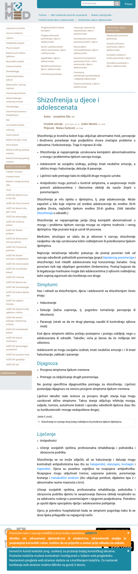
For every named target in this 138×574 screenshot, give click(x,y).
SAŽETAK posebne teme (17, 354)
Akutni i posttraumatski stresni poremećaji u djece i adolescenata (53, 50)
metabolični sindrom (65, 478)
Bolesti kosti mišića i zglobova (16, 55)
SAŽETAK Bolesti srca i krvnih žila (17, 197)
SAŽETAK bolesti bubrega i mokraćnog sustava (16, 321)
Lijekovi (9, 38)
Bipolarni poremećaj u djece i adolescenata (51, 67)
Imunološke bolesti (15, 125)
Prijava (128, 4)
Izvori (8, 190)
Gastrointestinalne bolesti (15, 78)
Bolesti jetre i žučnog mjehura (16, 86)
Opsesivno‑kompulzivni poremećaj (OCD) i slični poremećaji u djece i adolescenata (85, 63)
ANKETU (91, 533)
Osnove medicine (14, 33)
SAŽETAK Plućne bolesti (17, 203)
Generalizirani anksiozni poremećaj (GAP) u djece (85, 40)
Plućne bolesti (13, 48)
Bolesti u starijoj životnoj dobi (17, 183)
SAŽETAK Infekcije (15, 277)
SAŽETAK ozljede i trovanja (15, 302)
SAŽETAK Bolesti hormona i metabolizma (17, 257)
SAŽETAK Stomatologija (17, 287)
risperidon (43, 468)
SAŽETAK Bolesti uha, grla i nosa (16, 210)
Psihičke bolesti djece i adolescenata (56, 20)
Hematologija (12, 106)
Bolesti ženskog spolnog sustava (17, 160)
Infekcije (10, 130)
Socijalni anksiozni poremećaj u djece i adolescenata (116, 46)
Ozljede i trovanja (14, 171)
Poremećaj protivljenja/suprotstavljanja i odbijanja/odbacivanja (87, 75)
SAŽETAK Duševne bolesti (15, 223)
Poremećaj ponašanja (51, 74)
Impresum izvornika (15, 28)
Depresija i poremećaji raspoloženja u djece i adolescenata (84, 30)
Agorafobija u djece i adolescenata (50, 60)
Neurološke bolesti (15, 61)
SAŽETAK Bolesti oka (16, 282)
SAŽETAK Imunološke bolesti (16, 270)
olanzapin (113, 464)
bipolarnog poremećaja (118, 257)
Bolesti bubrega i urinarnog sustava (14, 100)
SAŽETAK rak (12, 364)
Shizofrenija (45, 213)
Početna (43, 15)
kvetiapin (128, 464)
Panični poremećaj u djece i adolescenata (87, 85)
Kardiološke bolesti (15, 43)
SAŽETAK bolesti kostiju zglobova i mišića (17, 311)
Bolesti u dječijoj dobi (101, 15)
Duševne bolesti (13, 66)
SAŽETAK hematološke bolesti (17, 331)
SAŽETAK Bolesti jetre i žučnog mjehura (17, 240)
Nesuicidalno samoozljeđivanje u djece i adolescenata (86, 50)
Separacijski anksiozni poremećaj (117, 37)
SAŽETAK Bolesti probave (14, 232)
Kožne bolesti (12, 135)
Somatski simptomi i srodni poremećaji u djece (119, 56)
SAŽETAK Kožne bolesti (17, 264)
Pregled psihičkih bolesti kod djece (52, 29)
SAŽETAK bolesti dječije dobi (17, 294)
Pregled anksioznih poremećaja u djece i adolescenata (51, 38)
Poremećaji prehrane (16, 93)
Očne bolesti (12, 145)
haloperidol (97, 464)
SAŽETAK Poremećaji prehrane (16, 249)
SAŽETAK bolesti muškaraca (14, 339)
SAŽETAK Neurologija (16, 216)
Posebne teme (13, 176)
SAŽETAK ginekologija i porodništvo (17, 348)
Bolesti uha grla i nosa (16, 140)
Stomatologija (12, 71)
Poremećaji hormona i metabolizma (16, 113)
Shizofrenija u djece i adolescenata (94, 20)
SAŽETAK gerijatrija (15, 359)
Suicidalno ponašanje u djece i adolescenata (118, 64)
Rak (8, 120)
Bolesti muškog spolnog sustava (17, 151)
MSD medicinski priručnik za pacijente (69, 15)
